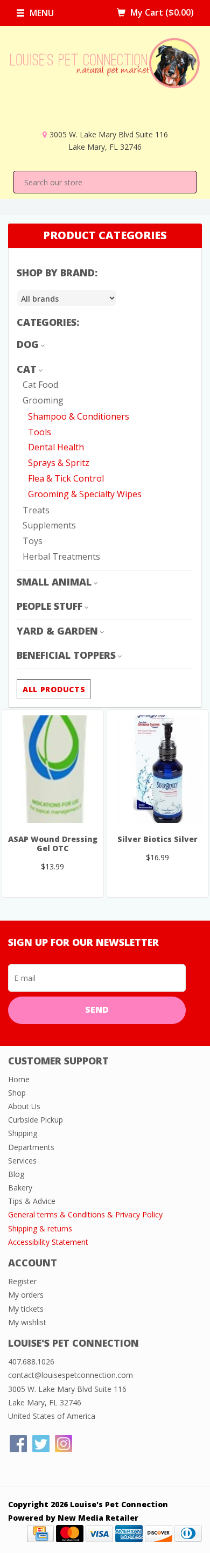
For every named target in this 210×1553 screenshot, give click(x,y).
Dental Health (56, 447)
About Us (24, 1106)
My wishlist (27, 1322)
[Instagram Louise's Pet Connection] (63, 1443)
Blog (16, 1174)
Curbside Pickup (35, 1120)
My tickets (26, 1309)
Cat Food (40, 385)
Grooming (43, 400)
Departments (31, 1147)
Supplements (49, 525)
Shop (17, 1093)
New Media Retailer (98, 1518)
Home (19, 1079)
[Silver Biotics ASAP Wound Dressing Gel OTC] (53, 769)
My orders (26, 1295)
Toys (33, 541)
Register (22, 1281)
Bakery (20, 1187)
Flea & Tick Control (66, 478)
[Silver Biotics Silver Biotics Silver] (158, 769)
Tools (39, 432)
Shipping (22, 1133)
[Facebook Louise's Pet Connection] (18, 1443)
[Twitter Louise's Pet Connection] (41, 1443)
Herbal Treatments (61, 556)
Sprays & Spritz (58, 463)
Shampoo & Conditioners (78, 416)
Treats (36, 510)
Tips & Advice (31, 1201)
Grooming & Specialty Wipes (85, 494)
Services (22, 1160)
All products (54, 689)
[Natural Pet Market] (105, 82)
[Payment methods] (40, 1532)
